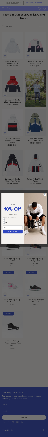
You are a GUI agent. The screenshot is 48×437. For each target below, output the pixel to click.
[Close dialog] (45, 195)
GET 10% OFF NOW (12, 231)
